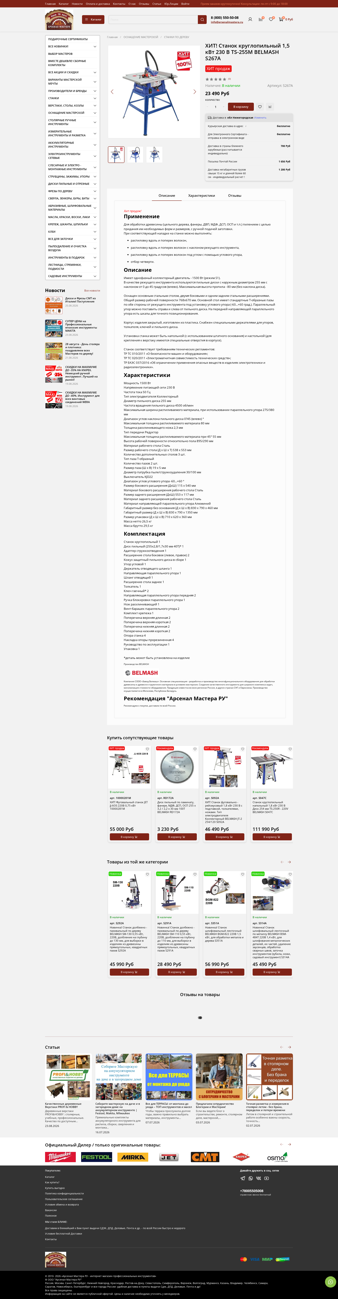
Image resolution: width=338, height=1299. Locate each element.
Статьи (156, 3)
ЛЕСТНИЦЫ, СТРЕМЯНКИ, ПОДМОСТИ (64, 267)
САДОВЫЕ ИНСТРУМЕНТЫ (65, 276)
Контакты (119, 3)
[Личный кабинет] (250, 19)
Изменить (260, 117)
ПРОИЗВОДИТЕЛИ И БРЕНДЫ (67, 91)
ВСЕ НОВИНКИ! (58, 46)
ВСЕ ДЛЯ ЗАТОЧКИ (60, 239)
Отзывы (144, 3)
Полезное (51, 1215)
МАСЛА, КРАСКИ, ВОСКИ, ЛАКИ (69, 217)
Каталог (64, 3)
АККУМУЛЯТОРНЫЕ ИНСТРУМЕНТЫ (61, 144)
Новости (77, 3)
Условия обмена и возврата (62, 1204)
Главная (50, 3)
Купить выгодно (55, 1188)
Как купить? (52, 1182)
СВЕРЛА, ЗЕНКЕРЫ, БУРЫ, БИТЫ (68, 198)
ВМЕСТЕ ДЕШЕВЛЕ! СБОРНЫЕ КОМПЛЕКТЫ (67, 63)
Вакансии (51, 1210)
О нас (132, 3)
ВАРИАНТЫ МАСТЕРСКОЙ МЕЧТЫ (65, 81)
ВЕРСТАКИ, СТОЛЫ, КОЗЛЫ (66, 105)
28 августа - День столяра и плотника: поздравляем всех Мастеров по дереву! (82, 348)
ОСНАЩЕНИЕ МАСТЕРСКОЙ (141, 37)
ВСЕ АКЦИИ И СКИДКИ (63, 72)
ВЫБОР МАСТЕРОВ (60, 53)
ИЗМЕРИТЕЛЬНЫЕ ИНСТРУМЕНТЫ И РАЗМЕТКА (67, 133)
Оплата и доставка (98, 3)
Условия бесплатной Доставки (63, 1233)
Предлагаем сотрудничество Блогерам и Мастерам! (215, 1105)
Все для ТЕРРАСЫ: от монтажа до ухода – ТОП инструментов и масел (169, 1105)
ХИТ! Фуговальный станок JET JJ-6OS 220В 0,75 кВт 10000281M (129, 805)
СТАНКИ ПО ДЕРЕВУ (176, 37)
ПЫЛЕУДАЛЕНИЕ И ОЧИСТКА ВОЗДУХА (67, 248)
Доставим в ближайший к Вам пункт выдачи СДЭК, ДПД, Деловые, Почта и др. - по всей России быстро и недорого (115, 1228)
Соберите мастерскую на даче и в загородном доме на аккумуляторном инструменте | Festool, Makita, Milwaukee (117, 1108)
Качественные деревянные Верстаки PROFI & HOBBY (63, 1105)
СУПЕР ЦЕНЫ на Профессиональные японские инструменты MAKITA (81, 325)
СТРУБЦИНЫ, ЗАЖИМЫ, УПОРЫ (69, 176)
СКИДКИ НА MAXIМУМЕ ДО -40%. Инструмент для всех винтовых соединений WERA (82, 397)
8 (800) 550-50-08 (225, 17)
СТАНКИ (53, 98)
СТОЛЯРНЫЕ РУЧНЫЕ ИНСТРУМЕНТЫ (62, 122)
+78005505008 (251, 1190)
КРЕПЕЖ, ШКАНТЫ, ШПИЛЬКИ (68, 224)
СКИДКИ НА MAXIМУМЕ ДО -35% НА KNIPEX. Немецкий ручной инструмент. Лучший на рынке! (81, 373)
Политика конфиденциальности (64, 1193)
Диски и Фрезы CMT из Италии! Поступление (80, 299)
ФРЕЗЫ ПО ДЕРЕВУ (60, 191)
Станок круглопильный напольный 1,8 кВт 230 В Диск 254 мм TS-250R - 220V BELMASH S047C (270, 807)
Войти (185, 3)
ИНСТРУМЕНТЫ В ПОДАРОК (66, 257)
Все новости (92, 290)
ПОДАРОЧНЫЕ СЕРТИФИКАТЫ (68, 39)
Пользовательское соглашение (64, 1199)
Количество (212, 100)
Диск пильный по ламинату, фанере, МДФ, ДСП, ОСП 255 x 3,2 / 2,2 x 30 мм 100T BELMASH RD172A (176, 807)
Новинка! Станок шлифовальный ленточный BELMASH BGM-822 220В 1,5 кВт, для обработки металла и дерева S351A (224, 934)
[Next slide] (195, 92)
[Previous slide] (112, 92)
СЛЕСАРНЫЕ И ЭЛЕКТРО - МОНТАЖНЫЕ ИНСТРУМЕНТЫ (67, 167)
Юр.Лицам (171, 3)
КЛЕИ (51, 231)
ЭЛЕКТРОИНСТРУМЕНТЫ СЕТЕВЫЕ (64, 156)
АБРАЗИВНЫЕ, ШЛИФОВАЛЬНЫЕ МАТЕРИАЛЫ (69, 208)
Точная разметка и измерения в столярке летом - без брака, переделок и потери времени (267, 1107)
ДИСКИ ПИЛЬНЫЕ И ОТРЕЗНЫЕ (68, 183)
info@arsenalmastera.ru (227, 22)
